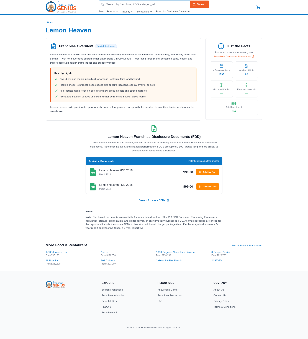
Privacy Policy (221, 301)
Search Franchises (108, 11)
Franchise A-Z (109, 312)
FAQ (160, 301)
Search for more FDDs (152, 200)
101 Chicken (108, 260)
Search (201, 4)
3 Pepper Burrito (220, 252)
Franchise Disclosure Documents (173, 11)
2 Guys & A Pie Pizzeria (169, 260)
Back (49, 22)
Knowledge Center (168, 289)
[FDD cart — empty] (258, 7)
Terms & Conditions (224, 306)
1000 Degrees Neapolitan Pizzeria (175, 252)
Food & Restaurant (106, 46)
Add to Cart (210, 172)
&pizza (104, 252)
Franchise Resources (170, 295)
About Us (219, 289)
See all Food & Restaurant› (247, 245)
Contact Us (220, 295)
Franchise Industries (113, 295)
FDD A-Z (106, 306)
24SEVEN (216, 260)
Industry (126, 11)
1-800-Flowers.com (57, 252)
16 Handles (52, 260)
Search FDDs (109, 301)
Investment (143, 11)
